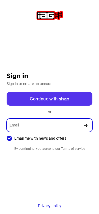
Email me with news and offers (40, 138)
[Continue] (85, 125)
